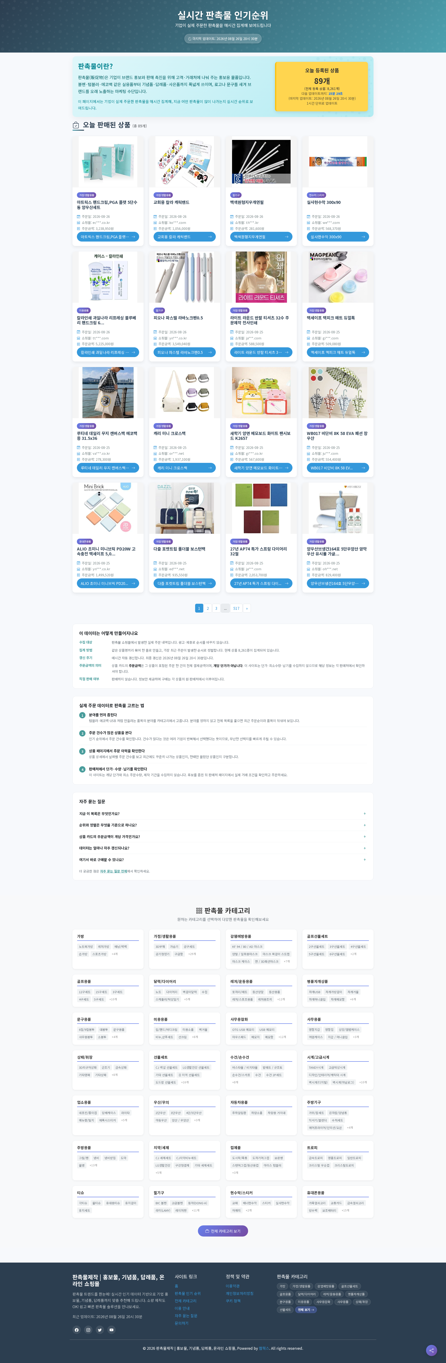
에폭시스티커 (107, 1120)
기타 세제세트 (203, 1165)
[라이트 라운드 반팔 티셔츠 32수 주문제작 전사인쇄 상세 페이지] (261, 277)
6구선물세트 (337, 954)
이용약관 (233, 1286)
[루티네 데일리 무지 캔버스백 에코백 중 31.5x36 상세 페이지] (108, 392)
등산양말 (258, 992)
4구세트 (84, 999)
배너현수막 (250, 1203)
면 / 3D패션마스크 (267, 961)
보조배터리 (329, 1210)
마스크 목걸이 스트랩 (276, 954)
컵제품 (235, 1147)
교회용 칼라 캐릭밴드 (171, 202)
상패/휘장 (84, 1057)
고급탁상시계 (337, 1067)
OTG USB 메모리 (243, 1029)
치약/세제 (161, 1147)
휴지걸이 (130, 1203)
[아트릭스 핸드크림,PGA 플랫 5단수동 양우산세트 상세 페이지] (108, 161)
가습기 (174, 946)
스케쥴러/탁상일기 (167, 999)
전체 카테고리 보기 (226, 1231)
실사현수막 (283, 1203)
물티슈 (96, 1203)
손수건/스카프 (241, 1075)
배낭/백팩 (121, 946)
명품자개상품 (317, 981)
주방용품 (84, 1147)
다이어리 (171, 992)
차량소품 (256, 1113)
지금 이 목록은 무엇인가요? (99, 813)
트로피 (312, 1147)
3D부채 (160, 946)
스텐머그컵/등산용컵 (245, 1165)
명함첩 (329, 1029)
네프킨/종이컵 (88, 1113)
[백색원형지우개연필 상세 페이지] (261, 161)
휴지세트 (84, 1210)
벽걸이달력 (190, 992)
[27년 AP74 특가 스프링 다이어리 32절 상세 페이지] (261, 508)
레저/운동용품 (241, 981)
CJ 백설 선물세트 (167, 1067)
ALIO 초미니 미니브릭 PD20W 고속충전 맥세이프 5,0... (106, 551)
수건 (258, 1075)
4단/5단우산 (194, 1113)
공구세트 (189, 946)
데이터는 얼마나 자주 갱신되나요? (104, 847)
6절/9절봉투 (87, 1029)
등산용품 (274, 992)
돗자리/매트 (239, 992)
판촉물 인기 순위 (188, 1293)
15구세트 (101, 992)
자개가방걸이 (333, 992)
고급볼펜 (177, 1203)
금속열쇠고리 (355, 1203)
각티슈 (83, 1203)
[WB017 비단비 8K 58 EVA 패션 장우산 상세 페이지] (338, 392)
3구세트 (118, 992)
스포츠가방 (99, 954)
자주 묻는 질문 (186, 1315)
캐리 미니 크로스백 (170, 433)
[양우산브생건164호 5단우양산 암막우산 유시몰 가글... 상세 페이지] (338, 508)
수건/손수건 (239, 1057)
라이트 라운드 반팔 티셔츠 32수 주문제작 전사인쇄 (259, 320)
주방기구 (314, 1102)
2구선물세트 (317, 946)
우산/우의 (161, 1102)
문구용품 (84, 1019)
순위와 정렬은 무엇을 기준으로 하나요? (108, 824)
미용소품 (188, 1029)
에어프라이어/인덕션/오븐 (325, 1127)
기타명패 (84, 1075)
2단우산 (161, 1113)
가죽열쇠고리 (317, 1203)
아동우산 (161, 1120)
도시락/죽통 (239, 1158)
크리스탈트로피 (344, 1165)
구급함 (179, 954)
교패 (235, 1203)
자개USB (314, 992)
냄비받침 (110, 1158)
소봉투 (102, 1037)
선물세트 (161, 1057)
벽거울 (203, 1029)
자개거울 (353, 992)
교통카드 (336, 1203)
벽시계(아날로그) (343, 1082)
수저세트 (337, 1120)
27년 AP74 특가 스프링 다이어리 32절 (258, 551)
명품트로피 (335, 1158)
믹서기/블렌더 (318, 1120)
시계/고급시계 (318, 1057)
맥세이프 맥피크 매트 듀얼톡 (331, 318)
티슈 (80, 1193)
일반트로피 (354, 1158)
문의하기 (182, 1323)
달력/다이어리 (165, 981)
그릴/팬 (84, 1158)
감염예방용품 (240, 936)
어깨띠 (236, 1210)
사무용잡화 (239, 1019)
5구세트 (99, 999)
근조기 (106, 1067)
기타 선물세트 (164, 1075)
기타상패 (100, 1075)
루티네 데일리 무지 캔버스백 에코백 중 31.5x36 (107, 435)
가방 (80, 936)
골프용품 (84, 981)
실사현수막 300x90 (324, 202)
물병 (82, 1165)
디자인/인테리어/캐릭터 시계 (327, 1075)
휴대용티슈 (113, 1203)
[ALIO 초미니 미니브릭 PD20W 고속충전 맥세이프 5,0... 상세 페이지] (108, 508)
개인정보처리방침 (240, 1293)
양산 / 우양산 (180, 1120)
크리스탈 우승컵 (319, 1165)
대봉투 (104, 1029)
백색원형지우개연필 (247, 202)
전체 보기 (304, 1309)
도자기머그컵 (261, 1158)
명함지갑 (314, 1029)
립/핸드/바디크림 (166, 1029)
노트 (158, 992)
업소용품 (84, 1102)
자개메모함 (338, 999)
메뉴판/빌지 (86, 1120)
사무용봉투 (86, 1037)
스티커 (266, 1203)
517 (236, 608)
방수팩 (313, 1210)
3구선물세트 (337, 946)
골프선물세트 (317, 936)
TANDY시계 (316, 1067)
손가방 (83, 954)
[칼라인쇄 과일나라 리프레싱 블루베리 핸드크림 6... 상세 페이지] (108, 277)
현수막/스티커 (316, 195)
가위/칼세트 (316, 1113)
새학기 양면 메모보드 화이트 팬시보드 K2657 (260, 435)
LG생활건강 (163, 1165)
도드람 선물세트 (166, 1082)
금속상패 (121, 1067)
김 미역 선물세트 (189, 1075)
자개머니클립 (317, 999)
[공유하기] (431, 1350)
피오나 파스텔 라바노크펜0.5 (178, 318)
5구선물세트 (317, 954)
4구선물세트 (358, 946)
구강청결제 (182, 1165)
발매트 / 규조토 (272, 1067)
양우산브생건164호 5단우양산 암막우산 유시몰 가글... (337, 551)
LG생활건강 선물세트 (196, 1067)
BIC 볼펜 (161, 1203)
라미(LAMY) (163, 1210)
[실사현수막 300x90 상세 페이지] (338, 161)
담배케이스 (109, 1113)
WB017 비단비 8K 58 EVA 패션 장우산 (337, 435)
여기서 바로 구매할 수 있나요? (101, 859)
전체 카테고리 (186, 1300)
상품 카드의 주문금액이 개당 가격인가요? (109, 836)
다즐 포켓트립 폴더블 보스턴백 (179, 549)
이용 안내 (182, 1308)
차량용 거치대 (276, 1113)
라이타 (125, 1113)
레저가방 (103, 946)
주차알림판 (239, 1113)
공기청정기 (163, 954)
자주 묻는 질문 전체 (113, 871)
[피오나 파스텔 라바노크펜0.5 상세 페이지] (184, 277)
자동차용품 (239, 1102)
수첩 (204, 992)
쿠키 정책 (233, 1300)
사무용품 (314, 1019)
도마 (123, 1158)
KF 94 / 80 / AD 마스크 (247, 946)
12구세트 (85, 992)
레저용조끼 (265, 999)
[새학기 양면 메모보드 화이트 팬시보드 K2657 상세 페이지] (261, 392)
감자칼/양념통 (338, 1113)
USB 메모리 (267, 1029)
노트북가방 (86, 946)
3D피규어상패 (88, 1067)
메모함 (269, 1037)
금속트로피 (316, 1158)
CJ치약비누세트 (186, 1158)
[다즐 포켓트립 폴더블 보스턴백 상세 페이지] (184, 508)
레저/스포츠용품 (242, 999)
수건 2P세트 (274, 1075)
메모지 (255, 1037)
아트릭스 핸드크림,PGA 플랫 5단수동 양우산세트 (107, 204)
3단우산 (176, 1113)
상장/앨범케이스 (349, 1029)
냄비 (96, 1158)
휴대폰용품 (85, 541)
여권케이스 (316, 1037)
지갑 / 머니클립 (338, 1037)
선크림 (182, 1037)
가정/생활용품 (86, 195)
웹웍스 (264, 1348)
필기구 (236, 195)
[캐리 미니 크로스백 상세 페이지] (184, 392)
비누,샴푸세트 (164, 1037)
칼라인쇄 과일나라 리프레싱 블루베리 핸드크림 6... (106, 320)
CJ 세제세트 (163, 1158)
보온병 (279, 1158)
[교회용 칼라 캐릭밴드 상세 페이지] (184, 161)
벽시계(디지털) (318, 1082)
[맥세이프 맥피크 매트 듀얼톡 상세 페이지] (338, 277)
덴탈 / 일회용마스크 (245, 954)
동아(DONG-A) (197, 1203)
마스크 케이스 (241, 961)
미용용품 (84, 310)
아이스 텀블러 (272, 1165)
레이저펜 (181, 1210)
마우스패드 (239, 1037)
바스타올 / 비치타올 (245, 1067)
